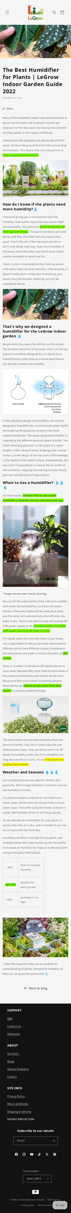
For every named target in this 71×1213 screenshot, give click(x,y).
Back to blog (38, 988)
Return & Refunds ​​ (18, 1104)
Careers (12, 1076)
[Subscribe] (54, 1140)
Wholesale (13, 1034)
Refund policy (54, 1199)
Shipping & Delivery (19, 1111)
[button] (7, 12)
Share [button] (9, 108)
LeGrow (21, 1199)
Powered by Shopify (34, 1199)
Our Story (13, 1053)
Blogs (10, 1061)
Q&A (10, 1018)
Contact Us (14, 1026)
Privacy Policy (16, 1096)
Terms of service (45, 1205)
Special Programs (18, 1069)
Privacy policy (28, 1205)
